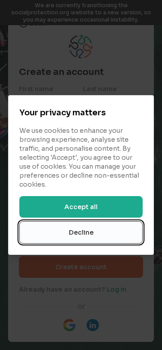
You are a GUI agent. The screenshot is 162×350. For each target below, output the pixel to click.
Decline (81, 232)
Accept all (81, 207)
